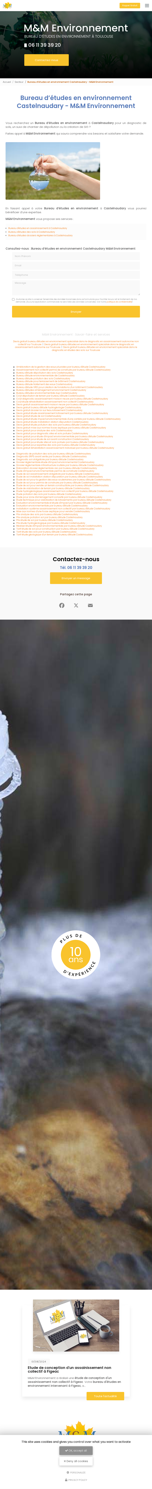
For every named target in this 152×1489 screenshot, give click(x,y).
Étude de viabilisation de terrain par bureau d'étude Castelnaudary (53, 488)
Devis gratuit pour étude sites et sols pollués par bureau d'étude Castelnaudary (60, 442)
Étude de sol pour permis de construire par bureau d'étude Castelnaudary (57, 482)
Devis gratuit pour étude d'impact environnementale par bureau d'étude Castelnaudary (64, 436)
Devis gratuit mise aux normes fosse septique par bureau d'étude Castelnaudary (61, 427)
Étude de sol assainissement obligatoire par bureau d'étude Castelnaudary (58, 473)
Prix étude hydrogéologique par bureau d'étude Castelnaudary (50, 523)
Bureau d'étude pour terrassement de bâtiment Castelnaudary (50, 381)
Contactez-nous (46, 60)
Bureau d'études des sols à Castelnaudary (31, 231)
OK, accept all (77, 1450)
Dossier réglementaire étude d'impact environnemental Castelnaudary (55, 462)
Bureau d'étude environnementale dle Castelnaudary (45, 375)
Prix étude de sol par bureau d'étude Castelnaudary (44, 520)
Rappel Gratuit (129, 5)
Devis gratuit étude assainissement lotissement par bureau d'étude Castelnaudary (62, 413)
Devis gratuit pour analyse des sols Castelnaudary (44, 430)
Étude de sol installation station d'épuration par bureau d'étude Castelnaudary (59, 476)
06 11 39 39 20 (44, 45)
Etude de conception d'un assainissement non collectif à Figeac (69, 1369)
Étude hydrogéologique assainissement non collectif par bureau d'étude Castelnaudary (64, 491)
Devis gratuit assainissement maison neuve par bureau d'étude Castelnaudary (60, 404)
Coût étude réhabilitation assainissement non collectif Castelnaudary (55, 401)
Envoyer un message (76, 578)
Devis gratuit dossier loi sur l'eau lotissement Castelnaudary (49, 410)
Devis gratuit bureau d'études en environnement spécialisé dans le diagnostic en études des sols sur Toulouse (94, 349)
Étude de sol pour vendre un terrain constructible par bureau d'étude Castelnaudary (62, 485)
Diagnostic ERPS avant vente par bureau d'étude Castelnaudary (51, 456)
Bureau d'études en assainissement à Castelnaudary (37, 228)
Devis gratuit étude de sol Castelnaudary (38, 416)
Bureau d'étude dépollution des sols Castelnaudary (44, 372)
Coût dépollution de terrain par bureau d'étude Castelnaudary (50, 395)
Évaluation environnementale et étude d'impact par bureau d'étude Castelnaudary (62, 502)
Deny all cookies (77, 1461)
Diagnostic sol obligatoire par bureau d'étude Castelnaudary (50, 459)
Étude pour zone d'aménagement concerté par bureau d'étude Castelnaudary (59, 497)
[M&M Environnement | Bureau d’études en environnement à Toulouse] (7, 5)
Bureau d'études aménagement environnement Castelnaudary (51, 390)
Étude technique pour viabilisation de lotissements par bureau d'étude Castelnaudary (63, 499)
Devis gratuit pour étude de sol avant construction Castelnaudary (52, 439)
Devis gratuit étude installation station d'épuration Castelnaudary (52, 421)
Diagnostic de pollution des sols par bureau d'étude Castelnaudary (53, 453)
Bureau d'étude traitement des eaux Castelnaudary (44, 384)
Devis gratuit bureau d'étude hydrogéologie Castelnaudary (48, 407)
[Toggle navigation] (147, 5)
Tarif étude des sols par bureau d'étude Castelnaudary (46, 531)
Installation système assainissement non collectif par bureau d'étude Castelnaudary (63, 508)
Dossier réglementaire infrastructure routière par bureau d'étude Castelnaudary (60, 465)
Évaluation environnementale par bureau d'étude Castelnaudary (52, 505)
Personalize (78, 1472)
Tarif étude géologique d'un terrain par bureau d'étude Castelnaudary (54, 534)
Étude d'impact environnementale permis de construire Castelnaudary (55, 470)
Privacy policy (77, 1480)
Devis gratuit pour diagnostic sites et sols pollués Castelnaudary (52, 433)
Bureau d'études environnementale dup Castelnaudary (46, 393)
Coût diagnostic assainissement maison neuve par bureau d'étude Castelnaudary (62, 398)
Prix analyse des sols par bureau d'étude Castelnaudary (47, 514)
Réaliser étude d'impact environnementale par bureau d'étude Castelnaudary (59, 525)
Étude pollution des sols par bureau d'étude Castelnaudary (49, 494)
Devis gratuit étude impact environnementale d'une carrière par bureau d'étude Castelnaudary (68, 418)
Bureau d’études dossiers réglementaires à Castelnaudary (40, 235)
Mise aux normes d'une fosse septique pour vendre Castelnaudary (53, 511)
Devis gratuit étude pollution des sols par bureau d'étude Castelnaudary (56, 424)
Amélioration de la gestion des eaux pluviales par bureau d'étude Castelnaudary (60, 366)
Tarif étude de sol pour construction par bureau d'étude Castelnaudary (55, 528)
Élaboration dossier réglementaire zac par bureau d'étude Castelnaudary (56, 468)
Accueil (7, 82)
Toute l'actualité (105, 1396)
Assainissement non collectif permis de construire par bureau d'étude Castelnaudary (63, 369)
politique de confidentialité (119, 301)
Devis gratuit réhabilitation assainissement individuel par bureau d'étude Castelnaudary (65, 447)
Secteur (19, 82)
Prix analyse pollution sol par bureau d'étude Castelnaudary (49, 517)
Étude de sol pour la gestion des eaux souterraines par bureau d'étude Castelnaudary (63, 479)
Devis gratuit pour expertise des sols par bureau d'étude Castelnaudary (55, 444)
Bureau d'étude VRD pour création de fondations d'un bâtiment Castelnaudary (59, 387)
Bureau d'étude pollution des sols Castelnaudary (43, 378)
